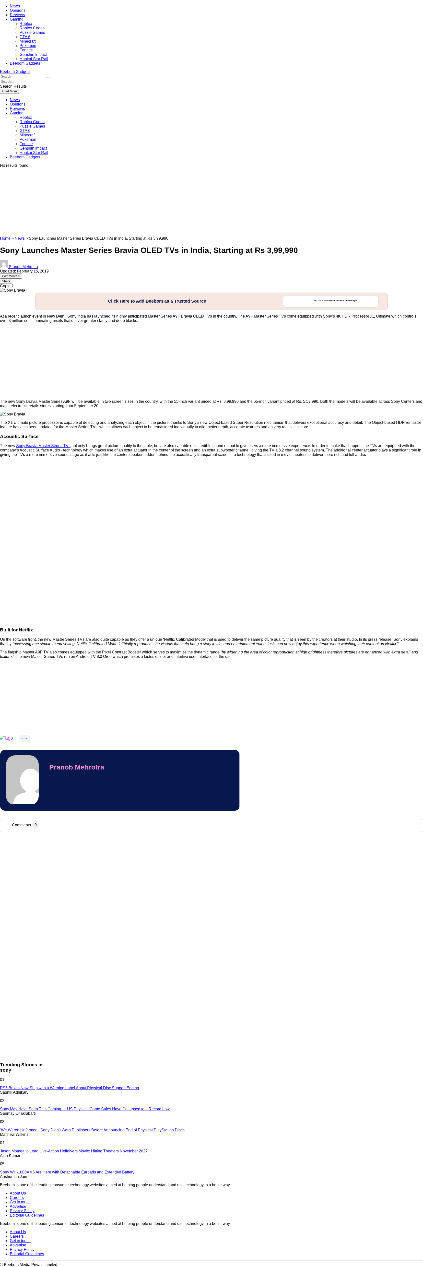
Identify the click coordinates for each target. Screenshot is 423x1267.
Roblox (26, 24)
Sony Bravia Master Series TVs (43, 446)
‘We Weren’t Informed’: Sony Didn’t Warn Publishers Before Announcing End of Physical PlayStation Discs (92, 1130)
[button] (48, 77)
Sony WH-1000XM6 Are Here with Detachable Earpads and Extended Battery (67, 1172)
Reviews (17, 15)
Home (5, 238)
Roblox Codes (32, 28)
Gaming (17, 19)
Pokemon (28, 46)
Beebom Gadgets (25, 63)
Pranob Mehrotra (76, 767)
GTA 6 (25, 37)
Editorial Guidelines (27, 1215)
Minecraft (27, 41)
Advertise (18, 1206)
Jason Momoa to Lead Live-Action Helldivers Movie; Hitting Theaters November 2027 (74, 1151)
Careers (17, 1198)
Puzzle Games (32, 32)
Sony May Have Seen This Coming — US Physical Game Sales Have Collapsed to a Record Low (85, 1109)
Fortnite (26, 50)
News (15, 6)
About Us (18, 1193)
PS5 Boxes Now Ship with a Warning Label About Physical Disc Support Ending (69, 1088)
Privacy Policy (22, 1211)
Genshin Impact (33, 54)
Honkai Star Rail (34, 59)
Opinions (17, 10)
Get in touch (20, 1202)
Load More (9, 91)
